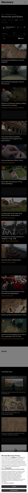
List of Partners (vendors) (7, 483)
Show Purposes (14, 490)
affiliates (13, 457)
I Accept (14, 486)
